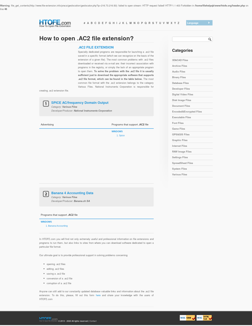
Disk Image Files (181, 100)
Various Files (179, 174)
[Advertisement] (57, 68)
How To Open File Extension (59, 23)
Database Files (180, 83)
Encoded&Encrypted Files (187, 111)
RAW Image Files (181, 151)
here (98, 295)
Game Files (178, 128)
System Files (179, 168)
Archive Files (179, 65)
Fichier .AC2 (194, 51)
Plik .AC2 (193, 56)
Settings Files (180, 157)
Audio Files (178, 71)
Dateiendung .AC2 (197, 37)
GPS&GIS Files (180, 134)
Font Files (178, 123)
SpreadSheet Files (182, 163)
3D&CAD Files (180, 60)
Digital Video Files (182, 94)
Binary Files (179, 77)
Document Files (181, 105)
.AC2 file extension (198, 28)
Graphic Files (179, 140)
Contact (92, 320)
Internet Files (179, 146)
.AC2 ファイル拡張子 (199, 42)
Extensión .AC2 (196, 32)
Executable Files (181, 117)
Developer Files (181, 88)
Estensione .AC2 (197, 47)
